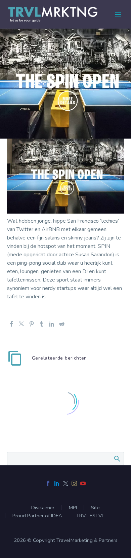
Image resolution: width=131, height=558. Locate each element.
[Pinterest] (31, 324)
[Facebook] (11, 324)
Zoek (117, 458)
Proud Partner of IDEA (37, 515)
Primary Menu (118, 14)
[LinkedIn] (51, 324)
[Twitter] (21, 324)
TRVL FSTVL (90, 515)
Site (95, 507)
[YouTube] (83, 483)
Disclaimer (42, 507)
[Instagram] (74, 483)
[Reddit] (61, 324)
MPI (73, 507)
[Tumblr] (41, 324)
